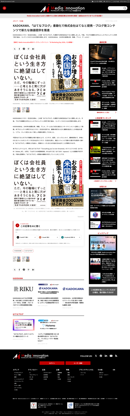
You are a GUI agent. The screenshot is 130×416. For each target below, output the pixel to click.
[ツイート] (15, 49)
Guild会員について (35, 398)
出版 (15, 383)
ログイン (52, 363)
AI (29, 372)
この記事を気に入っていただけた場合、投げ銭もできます (103, 291)
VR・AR (31, 377)
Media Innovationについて (24, 398)
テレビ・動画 (17, 374)
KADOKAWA (18, 251)
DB (114, 369)
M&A (59, 377)
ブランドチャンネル (86, 369)
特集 (67, 369)
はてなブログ (29, 251)
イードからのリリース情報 (111, 398)
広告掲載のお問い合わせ (55, 398)
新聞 (15, 377)
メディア (16, 369)
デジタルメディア (18, 372)
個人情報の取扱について (72, 398)
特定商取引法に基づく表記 (93, 398)
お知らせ (101, 372)
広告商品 (46, 374)
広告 (43, 369)
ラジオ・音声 (17, 385)
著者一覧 (15, 398)
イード (82, 374)
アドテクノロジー (48, 372)
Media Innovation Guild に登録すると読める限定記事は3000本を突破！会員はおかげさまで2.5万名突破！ (65, 16)
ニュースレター (71, 377)
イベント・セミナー (104, 374)
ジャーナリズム (18, 387)
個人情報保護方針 (83, 398)
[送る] (24, 49)
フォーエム (83, 372)
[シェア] (19, 49)
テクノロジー (32, 369)
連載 (68, 374)
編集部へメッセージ (44, 398)
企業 (57, 369)
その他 (15, 390)
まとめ (69, 379)
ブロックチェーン (33, 374)
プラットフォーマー (19, 381)
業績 (59, 374)
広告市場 (46, 377)
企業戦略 (60, 372)
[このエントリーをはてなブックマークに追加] (33, 49)
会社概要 (103, 398)
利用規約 (64, 398)
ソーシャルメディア (19, 379)
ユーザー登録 (78, 363)
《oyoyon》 (80, 216)
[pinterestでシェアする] (28, 49)
